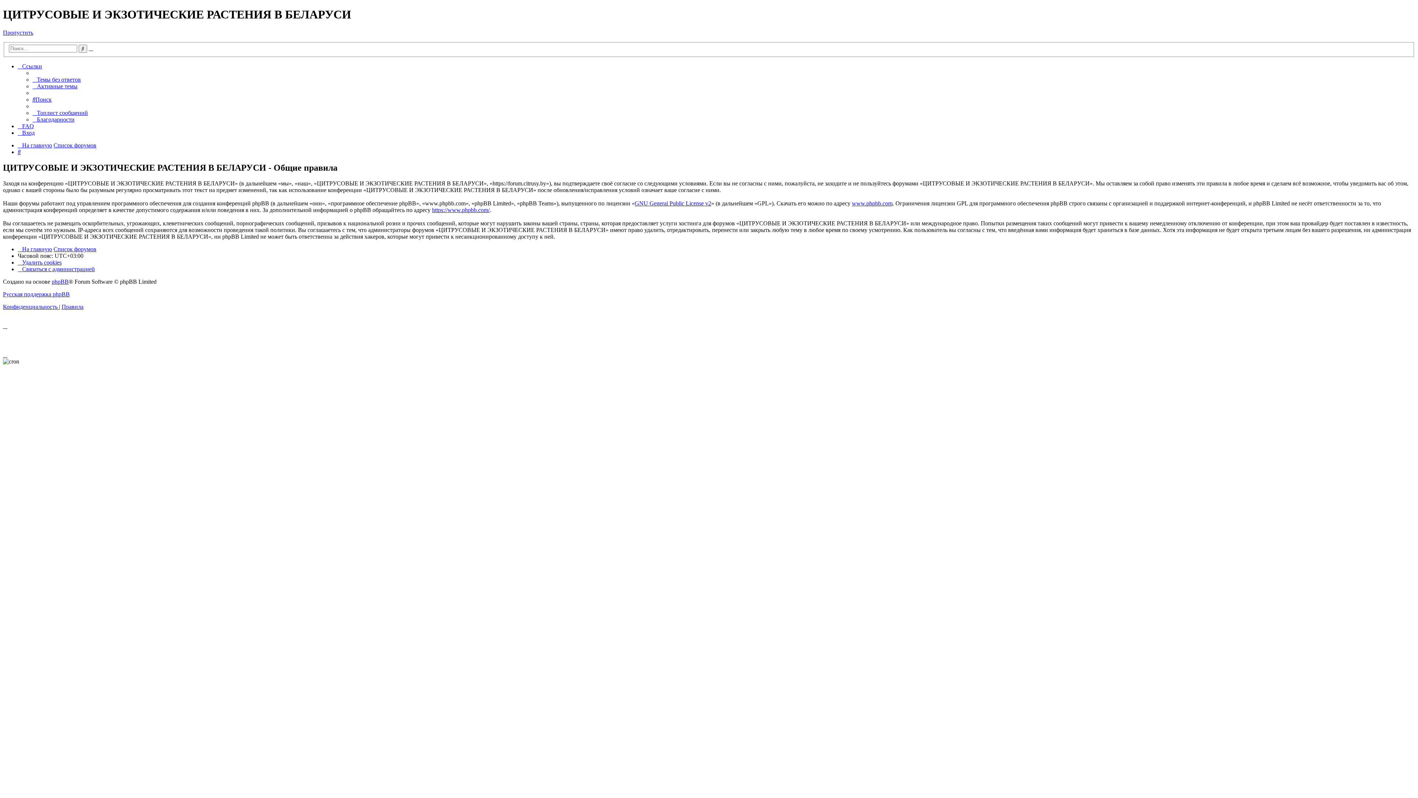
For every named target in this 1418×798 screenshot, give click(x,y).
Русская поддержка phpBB (36, 294)
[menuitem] (56, 79)
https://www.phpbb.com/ (461, 210)
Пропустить (18, 33)
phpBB (60, 282)
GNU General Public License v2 (673, 203)
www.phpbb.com (872, 203)
